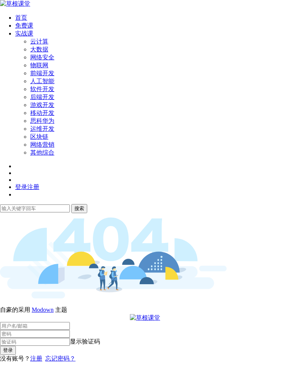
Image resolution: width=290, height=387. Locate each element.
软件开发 (42, 89)
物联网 (39, 65)
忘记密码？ (60, 358)
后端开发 (42, 97)
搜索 (79, 208)
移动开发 (42, 113)
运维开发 (42, 128)
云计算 (39, 41)
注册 (36, 358)
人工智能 (42, 81)
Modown (43, 310)
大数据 (39, 49)
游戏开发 (42, 105)
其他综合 (42, 152)
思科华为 (42, 121)
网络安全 (42, 57)
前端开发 (42, 73)
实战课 (24, 33)
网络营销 (42, 144)
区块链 (39, 136)
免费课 (24, 25)
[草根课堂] (15, 3)
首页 (21, 17)
